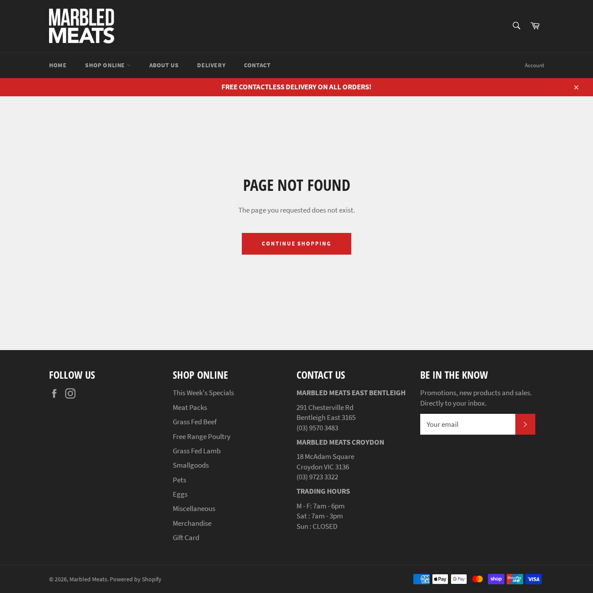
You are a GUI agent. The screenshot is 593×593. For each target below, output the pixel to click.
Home (57, 65)
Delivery (211, 65)
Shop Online (105, 65)
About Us (164, 65)
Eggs (180, 494)
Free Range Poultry (202, 436)
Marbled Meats (88, 579)
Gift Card (186, 537)
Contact (257, 65)
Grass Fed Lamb (197, 450)
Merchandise (192, 523)
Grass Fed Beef (195, 421)
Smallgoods (191, 465)
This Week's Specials (203, 392)
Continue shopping (296, 243)
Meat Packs (190, 407)
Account (534, 65)
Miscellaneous (194, 508)
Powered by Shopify (135, 579)
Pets (179, 480)
